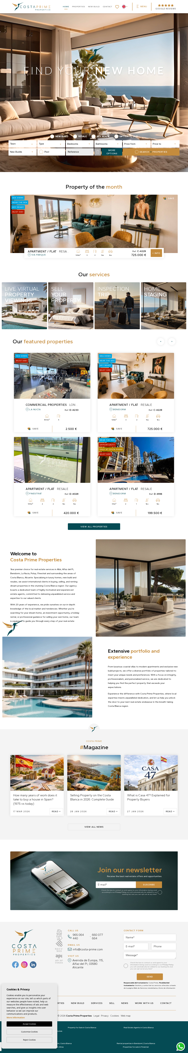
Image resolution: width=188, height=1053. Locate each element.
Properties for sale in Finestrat (136, 1047)
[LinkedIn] (33, 964)
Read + (56, 811)
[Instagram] (24, 964)
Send (150, 976)
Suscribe (149, 884)
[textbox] (20, 144)
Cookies (114, 1015)
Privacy (105, 1015)
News (124, 1003)
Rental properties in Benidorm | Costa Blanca (136, 1043)
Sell (112, 1003)
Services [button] (97, 1003)
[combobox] (23, 144)
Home (66, 7)
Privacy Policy (121, 892)
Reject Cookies (29, 1039)
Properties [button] (78, 7)
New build (94, 7)
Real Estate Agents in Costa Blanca (139, 1028)
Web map (126, 1015)
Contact (107, 7)
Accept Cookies (29, 1024)
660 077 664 (97, 936)
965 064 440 (78, 936)
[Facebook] (15, 964)
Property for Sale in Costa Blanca (82, 1028)
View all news (94, 827)
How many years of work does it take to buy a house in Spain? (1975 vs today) (35, 799)
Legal (96, 1015)
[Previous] (160, 341)
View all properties (94, 526)
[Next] (171, 341)
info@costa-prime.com (88, 949)
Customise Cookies (29, 1031)
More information (16, 1017)
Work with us (144, 1003)
